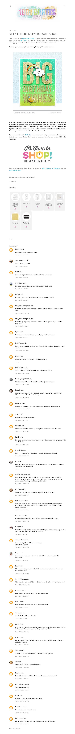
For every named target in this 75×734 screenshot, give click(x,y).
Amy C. (17, 637)
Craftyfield (18, 283)
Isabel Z (18, 249)
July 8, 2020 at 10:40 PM (22, 585)
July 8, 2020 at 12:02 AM (22, 384)
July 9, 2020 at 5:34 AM (22, 631)
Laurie (17, 566)
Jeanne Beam (20, 540)
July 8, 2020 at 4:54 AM (22, 456)
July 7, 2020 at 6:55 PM (21, 277)
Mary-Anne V (19, 707)
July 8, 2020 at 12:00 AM (22, 373)
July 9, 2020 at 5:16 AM (21, 618)
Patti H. (17, 673)
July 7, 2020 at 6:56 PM (21, 289)
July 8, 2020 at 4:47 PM (22, 573)
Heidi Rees (19, 343)
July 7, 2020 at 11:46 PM (22, 362)
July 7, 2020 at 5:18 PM (21, 255)
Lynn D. (18, 332)
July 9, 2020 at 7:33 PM (22, 678)
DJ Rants (18, 489)
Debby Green (19, 367)
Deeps (17, 527)
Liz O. (17, 461)
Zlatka (17, 414)
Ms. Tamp (18, 590)
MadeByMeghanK (21, 379)
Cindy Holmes (20, 579)
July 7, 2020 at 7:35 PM (21, 350)
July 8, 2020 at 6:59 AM (22, 495)
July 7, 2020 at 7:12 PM (21, 337)
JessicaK (18, 613)
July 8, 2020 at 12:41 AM (22, 397)
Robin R (18, 403)
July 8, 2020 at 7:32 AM (22, 521)
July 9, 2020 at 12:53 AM (22, 596)
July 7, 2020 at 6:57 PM (21, 300)
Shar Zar (18, 602)
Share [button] (11, 239)
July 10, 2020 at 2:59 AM (22, 712)
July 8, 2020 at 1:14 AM (21, 420)
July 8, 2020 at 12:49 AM (22, 409)
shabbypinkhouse (21, 474)
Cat (16, 662)
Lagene (18, 553)
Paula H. (18, 624)
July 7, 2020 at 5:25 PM (21, 266)
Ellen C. (17, 356)
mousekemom (20, 260)
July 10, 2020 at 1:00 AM (22, 690)
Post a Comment (15, 728)
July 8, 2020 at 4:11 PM (21, 560)
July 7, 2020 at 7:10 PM (21, 326)
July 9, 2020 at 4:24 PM (22, 656)
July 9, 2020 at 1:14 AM (21, 607)
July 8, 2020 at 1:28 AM (21, 431)
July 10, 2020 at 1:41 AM (22, 701)
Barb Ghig (18, 718)
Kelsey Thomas (20, 684)
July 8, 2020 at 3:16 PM (21, 534)
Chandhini (18, 450)
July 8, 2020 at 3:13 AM (21, 444)
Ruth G (17, 390)
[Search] (64, 5)
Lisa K (17, 272)
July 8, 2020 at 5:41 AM (21, 469)
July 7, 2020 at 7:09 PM (22, 313)
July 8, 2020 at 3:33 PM (22, 547)
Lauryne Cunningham (22, 306)
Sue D (17, 695)
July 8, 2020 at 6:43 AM (22, 484)
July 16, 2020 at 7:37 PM (22, 724)
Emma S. (18, 426)
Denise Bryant (20, 501)
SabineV (18, 650)
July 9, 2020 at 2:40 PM (22, 645)
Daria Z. (17, 294)
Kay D (17, 437)
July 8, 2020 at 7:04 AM (22, 510)
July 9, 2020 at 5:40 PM (22, 667)
